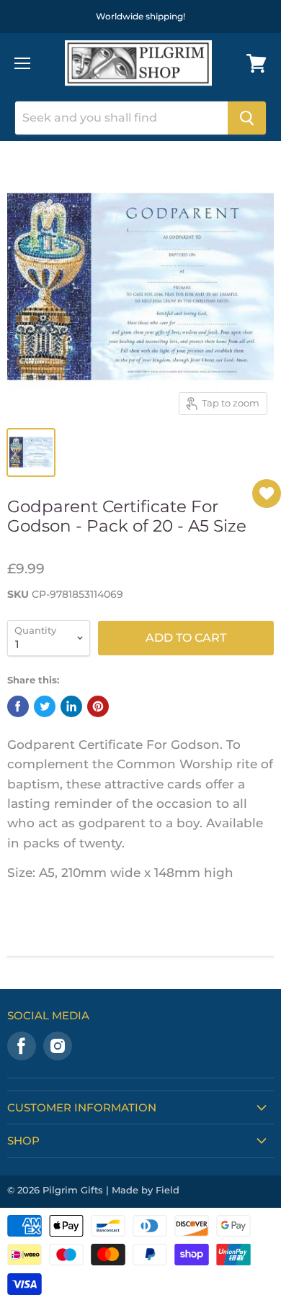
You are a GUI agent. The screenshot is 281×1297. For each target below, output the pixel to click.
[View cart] (256, 63)
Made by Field (145, 1190)
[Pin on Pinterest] (98, 706)
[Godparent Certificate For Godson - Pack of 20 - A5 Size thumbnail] (31, 452)
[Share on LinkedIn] (71, 706)
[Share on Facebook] (18, 706)
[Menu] (22, 63)
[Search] (247, 118)
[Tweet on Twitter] (44, 706)
